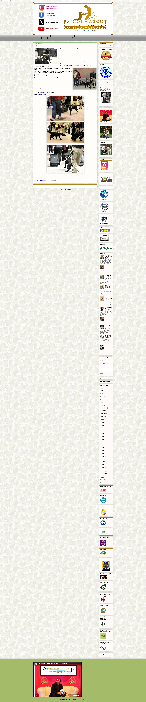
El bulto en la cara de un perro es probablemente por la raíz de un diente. (108, 267)
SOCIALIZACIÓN (70, 37)
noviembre (104, 408)
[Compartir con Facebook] (54, 180)
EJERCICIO (91, 37)
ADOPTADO (106, 37)
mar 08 (104, 458)
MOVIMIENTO (46, 39)
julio (103, 414)
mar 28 (104, 427)
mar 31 (104, 422)
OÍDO (35, 37)
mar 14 (104, 448)
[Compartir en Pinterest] (55, 180)
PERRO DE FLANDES (61, 39)
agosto (103, 413)
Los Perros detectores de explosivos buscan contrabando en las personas (52, 46)
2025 (102, 388)
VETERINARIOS (53, 39)
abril (103, 419)
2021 (102, 394)
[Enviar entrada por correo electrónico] (49, 180)
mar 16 (104, 445)
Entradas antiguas (92, 186)
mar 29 (104, 425)
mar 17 (104, 444)
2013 (102, 405)
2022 (102, 393)
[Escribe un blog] (52, 180)
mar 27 (104, 428)
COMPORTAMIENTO (98, 37)
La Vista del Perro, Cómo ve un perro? (108, 317)
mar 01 (104, 467)
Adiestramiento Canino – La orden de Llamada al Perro (108, 257)
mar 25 (104, 431)
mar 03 (104, 464)
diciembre (104, 407)
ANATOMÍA (44, 37)
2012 (102, 479)
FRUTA (40, 39)
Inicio (66, 186)
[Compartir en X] (53, 180)
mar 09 (104, 456)
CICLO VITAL (78, 37)
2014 (102, 404)
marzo (103, 421)
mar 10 (104, 455)
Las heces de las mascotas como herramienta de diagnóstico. (108, 337)
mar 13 (104, 450)
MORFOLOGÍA (84, 37)
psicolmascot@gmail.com (41, 94)
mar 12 (104, 451)
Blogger (84, 699)
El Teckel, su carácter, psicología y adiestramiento (105, 84)
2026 (102, 387)
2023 (102, 391)
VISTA (39, 37)
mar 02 (104, 465)
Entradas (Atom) (68, 189)
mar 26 (104, 430)
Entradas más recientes (39, 186)
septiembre (104, 411)
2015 (102, 402)
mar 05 (104, 461)
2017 (102, 399)
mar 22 (104, 436)
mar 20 (104, 439)
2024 (102, 390)
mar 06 (104, 459)
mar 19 (104, 441)
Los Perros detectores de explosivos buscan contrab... (105, 471)
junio (103, 416)
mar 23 (104, 434)
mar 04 (104, 462)
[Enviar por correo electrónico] (51, 180)
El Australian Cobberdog (107, 346)
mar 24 (104, 433)
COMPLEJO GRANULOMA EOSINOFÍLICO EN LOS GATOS (108, 298)
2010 (102, 482)
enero (103, 477)
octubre (103, 410)
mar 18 (104, 442)
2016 (102, 401)
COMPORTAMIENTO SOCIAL (61, 37)
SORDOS (35, 39)
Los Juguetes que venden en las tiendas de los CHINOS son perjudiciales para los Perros (105, 288)
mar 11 (104, 453)
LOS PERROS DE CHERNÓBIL (108, 276)
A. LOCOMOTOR (51, 37)
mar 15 (104, 447)
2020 (102, 396)
